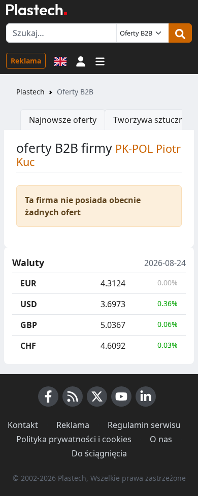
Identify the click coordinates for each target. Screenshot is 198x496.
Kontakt (23, 425)
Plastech (30, 91)
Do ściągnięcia (99, 453)
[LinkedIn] (146, 396)
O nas (161, 439)
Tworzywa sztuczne (150, 119)
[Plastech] (36, 9)
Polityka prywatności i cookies (73, 439)
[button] (80, 60)
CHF (28, 345)
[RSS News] (72, 396)
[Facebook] (48, 396)
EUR (28, 283)
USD (28, 304)
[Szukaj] (180, 33)
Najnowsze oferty (62, 119)
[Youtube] (121, 396)
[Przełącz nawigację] (100, 60)
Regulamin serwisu (144, 425)
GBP (28, 324)
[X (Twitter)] (97, 396)
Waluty (28, 263)
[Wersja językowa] (60, 60)
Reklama (26, 60)
